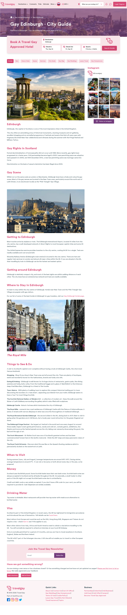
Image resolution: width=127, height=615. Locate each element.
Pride (39, 4)
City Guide (52, 61)
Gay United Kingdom (22, 17)
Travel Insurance (52, 600)
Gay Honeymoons (96, 61)
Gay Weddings (72, 61)
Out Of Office (68, 591)
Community (33, 4)
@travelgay (97, 73)
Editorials (46, 4)
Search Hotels (109, 48)
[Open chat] (110, 4)
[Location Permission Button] (79, 4)
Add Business (107, 591)
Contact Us (57, 591)
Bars (17, 61)
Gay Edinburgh (38, 17)
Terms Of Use (50, 595)
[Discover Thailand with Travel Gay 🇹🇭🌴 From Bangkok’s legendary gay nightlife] (93, 84)
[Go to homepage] (8, 4)
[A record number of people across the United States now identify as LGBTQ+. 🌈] (93, 98)
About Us (49, 591)
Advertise (98, 591)
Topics (61, 600)
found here (53, 515)
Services (43, 61)
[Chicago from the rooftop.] (104, 111)
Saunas (35, 61)
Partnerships (88, 591)
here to (25, 521)
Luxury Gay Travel (52, 598)
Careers (104, 593)
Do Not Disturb (65, 598)
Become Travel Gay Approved (95, 595)
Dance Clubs (26, 61)
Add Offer (97, 593)
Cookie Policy (61, 595)
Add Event (88, 593)
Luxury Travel (84, 61)
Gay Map (61, 61)
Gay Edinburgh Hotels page (74, 296)
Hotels (10, 61)
